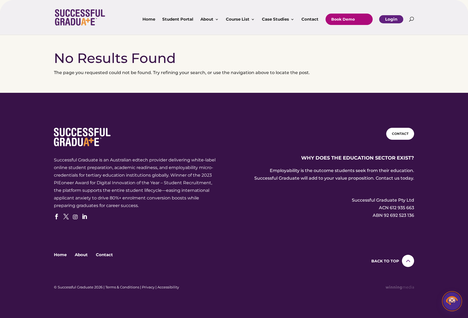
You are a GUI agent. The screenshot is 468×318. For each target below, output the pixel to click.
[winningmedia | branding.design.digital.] (400, 288)
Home (148, 19)
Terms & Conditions (122, 287)
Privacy (148, 287)
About (206, 19)
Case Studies (275, 19)
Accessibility (168, 287)
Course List (237, 19)
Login (391, 19)
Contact (309, 19)
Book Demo (343, 19)
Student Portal (177, 19)
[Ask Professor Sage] (452, 302)
